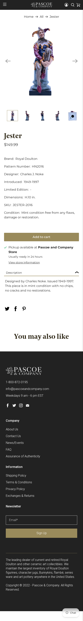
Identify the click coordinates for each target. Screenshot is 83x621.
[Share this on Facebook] (16, 308)
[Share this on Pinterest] (24, 308)
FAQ (8, 449)
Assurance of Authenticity (23, 456)
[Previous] (8, 61)
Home (29, 16)
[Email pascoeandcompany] (27, 406)
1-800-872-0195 (17, 382)
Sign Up (41, 533)
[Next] (75, 61)
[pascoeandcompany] (41, 5)
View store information (24, 262)
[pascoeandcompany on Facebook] (7, 406)
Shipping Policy (16, 475)
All (41, 16)
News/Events (15, 443)
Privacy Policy (15, 489)
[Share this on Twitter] (7, 308)
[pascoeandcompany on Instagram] (21, 406)
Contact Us (13, 436)
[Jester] (41, 61)
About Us (12, 429)
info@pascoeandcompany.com (27, 389)
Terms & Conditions (19, 482)
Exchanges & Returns (20, 496)
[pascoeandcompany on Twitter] (14, 406)
